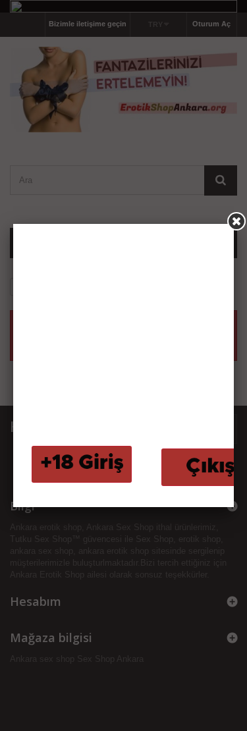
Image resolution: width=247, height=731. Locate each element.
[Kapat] (236, 221)
